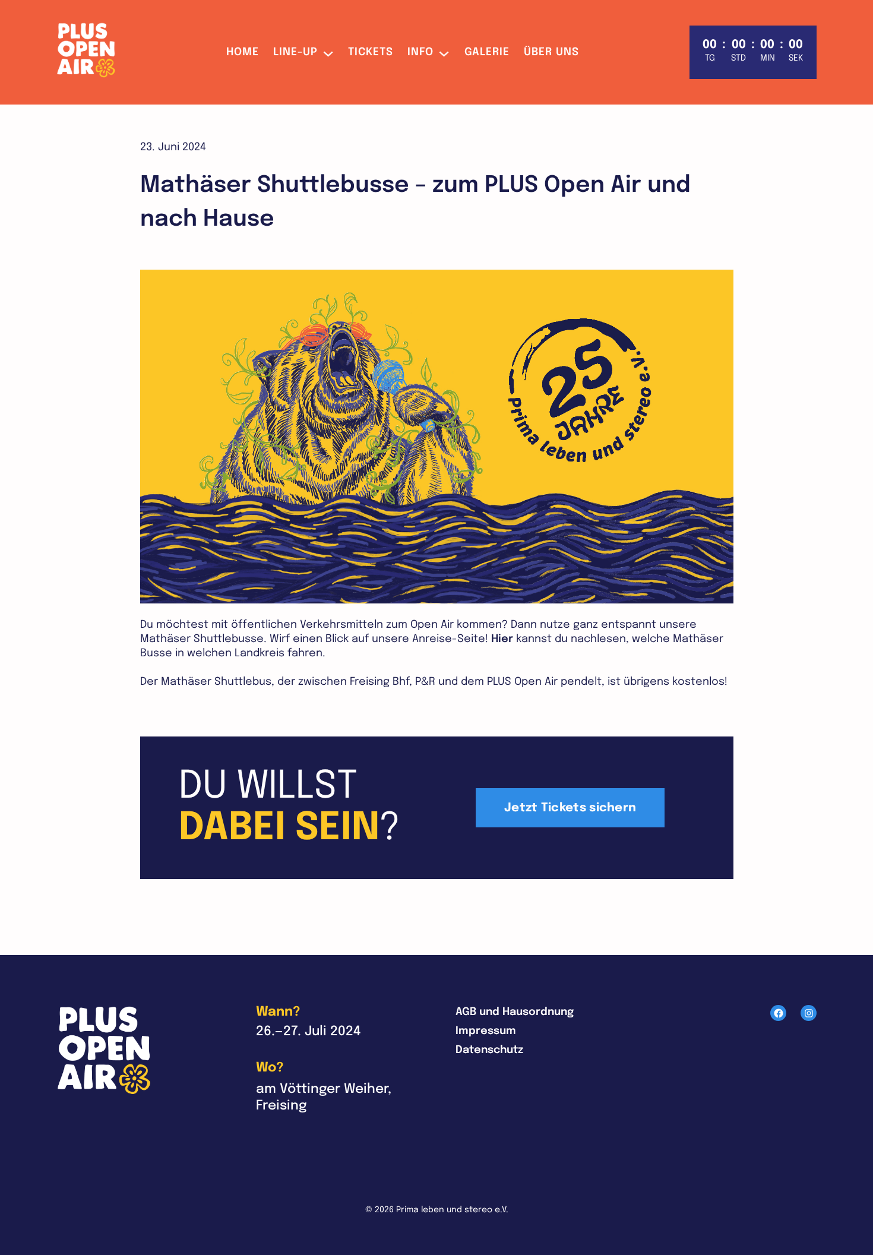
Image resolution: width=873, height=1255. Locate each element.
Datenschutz (489, 1050)
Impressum (486, 1031)
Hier (502, 639)
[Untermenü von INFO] (444, 52)
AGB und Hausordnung (515, 1012)
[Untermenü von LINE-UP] (328, 52)
